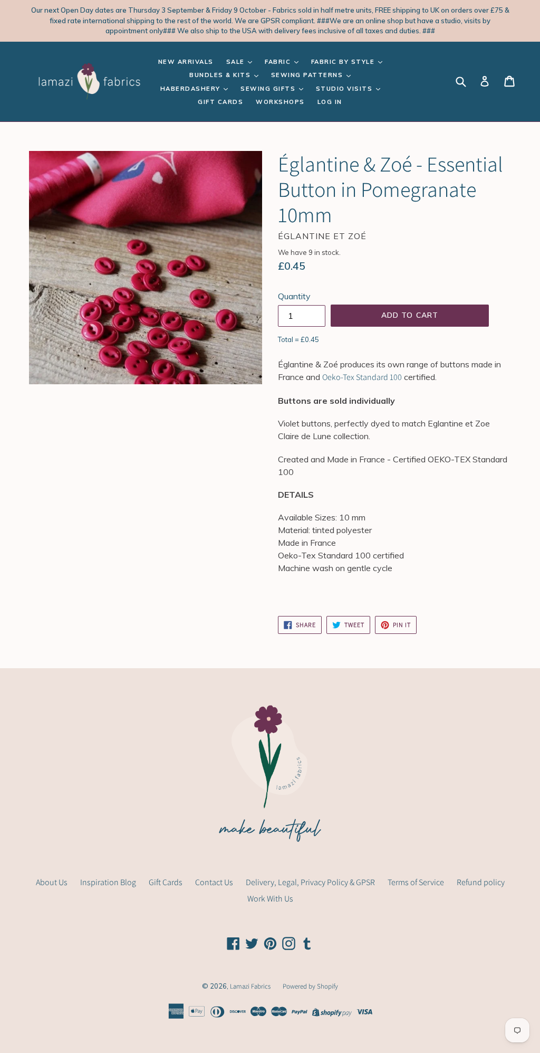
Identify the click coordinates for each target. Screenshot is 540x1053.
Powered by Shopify (310, 986)
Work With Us (270, 898)
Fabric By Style (344, 61)
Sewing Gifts (269, 88)
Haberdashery (191, 88)
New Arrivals (186, 61)
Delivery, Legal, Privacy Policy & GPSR (310, 882)
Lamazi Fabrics (251, 986)
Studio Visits (345, 88)
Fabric (279, 61)
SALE (236, 61)
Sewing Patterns (308, 75)
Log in (329, 102)
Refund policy (481, 882)
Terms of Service (416, 882)
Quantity (294, 296)
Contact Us (214, 882)
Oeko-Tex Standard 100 (362, 377)
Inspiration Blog (108, 882)
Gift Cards (220, 102)
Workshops (280, 102)
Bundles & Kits (221, 75)
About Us (52, 882)
